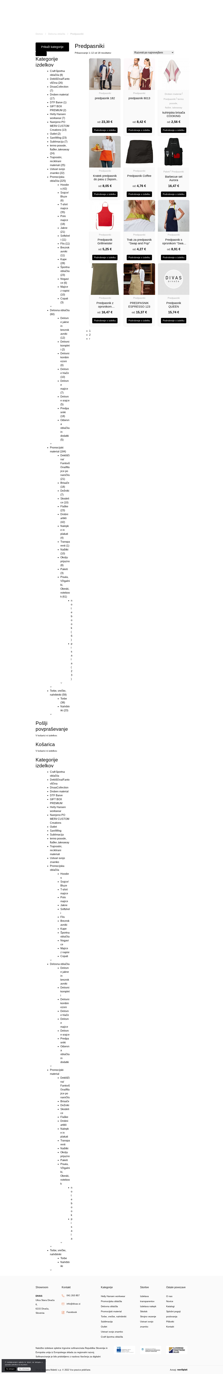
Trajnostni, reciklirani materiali (56, 161)
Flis (62, 243)
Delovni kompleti (65, 345)
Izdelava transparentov (147, 1299)
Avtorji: (173, 1370)
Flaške (64, 506)
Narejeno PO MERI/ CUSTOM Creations (59, 126)
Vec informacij (24, 1369)
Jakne (63, 228)
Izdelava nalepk (148, 1306)
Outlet (53, 133)
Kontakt (170, 1326)
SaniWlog (55, 137)
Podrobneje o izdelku (105, 130)
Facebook (72, 1312)
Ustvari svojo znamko (112, 1331)
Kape (63, 259)
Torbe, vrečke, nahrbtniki (113, 1316)
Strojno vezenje (148, 1316)
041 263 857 (73, 1295)
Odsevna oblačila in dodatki (65, 428)
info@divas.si (73, 1303)
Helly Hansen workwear (113, 1296)
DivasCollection (59, 86)
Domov (39, 34)
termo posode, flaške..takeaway (174, 103)
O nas (169, 1296)
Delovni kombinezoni (64, 357)
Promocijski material (111, 1311)
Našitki (64, 549)
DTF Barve (56, 102)
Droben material (59, 94)
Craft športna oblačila (112, 1336)
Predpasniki (105, 93)
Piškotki (170, 1321)
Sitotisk (143, 1311)
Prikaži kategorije (52, 47)
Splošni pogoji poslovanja (173, 1314)
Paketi (64, 569)
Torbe (63, 698)
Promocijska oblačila (111, 1301)
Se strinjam (10, 1369)
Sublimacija (57, 141)
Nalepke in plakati (64, 530)
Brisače (64, 482)
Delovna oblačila (56, 34)
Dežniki (64, 490)
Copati (64, 298)
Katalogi (170, 1306)
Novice (169, 1301)
